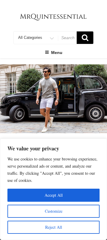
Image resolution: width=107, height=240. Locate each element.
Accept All (54, 195)
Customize (53, 211)
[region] (53, 98)
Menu (56, 52)
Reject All (53, 227)
